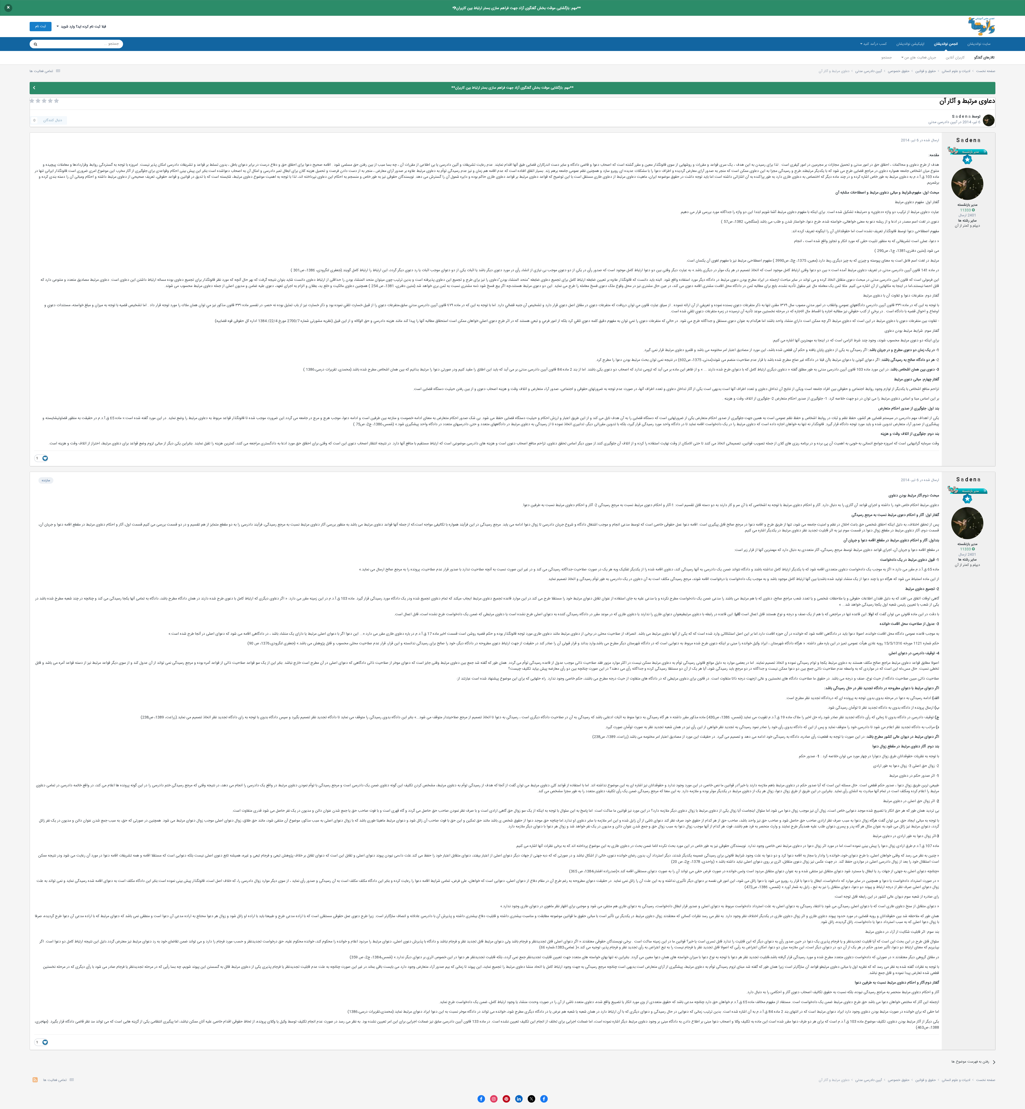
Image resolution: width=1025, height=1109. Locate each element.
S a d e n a (961, 116)
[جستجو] (35, 44)
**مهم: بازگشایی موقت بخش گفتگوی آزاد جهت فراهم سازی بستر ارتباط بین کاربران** (516, 8)
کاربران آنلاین (955, 58)
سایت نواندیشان (979, 44)
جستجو (886, 58)
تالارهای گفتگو (984, 58)
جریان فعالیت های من (919, 58)
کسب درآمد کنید (874, 44)
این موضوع (56, 44)
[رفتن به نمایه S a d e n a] (989, 120)
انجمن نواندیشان (946, 44)
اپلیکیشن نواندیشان (910, 44)
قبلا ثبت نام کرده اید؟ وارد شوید (82, 27)
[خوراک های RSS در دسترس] (35, 1080)
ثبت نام (40, 26)
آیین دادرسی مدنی (942, 122)
